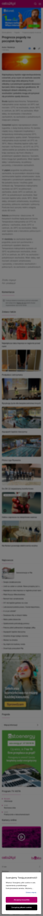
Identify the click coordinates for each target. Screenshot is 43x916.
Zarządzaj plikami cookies (21, 907)
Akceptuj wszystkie (21, 900)
